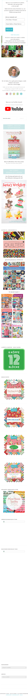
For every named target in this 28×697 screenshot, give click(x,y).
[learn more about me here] (14, 78)
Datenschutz (16, 34)
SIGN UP (9, 29)
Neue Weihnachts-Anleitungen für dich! (14, 178)
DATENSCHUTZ (15, 694)
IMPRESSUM (8, 694)
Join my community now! (11, 17)
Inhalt (12, 34)
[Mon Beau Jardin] (14, 401)
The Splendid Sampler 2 (14, 292)
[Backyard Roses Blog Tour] (14, 522)
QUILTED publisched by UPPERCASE (14, 259)
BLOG (21, 694)
